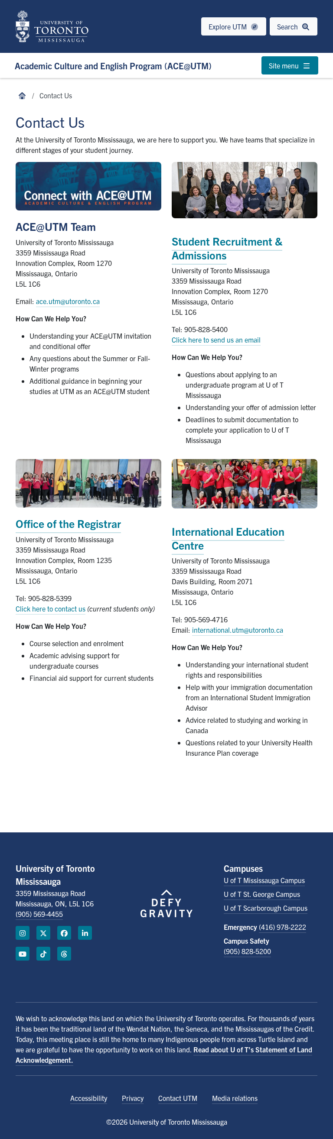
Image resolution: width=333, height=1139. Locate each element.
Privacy (133, 1098)
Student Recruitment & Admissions (227, 248)
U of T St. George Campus (262, 894)
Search (288, 26)
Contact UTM (177, 1098)
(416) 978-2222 (282, 926)
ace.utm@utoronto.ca (68, 301)
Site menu (284, 65)
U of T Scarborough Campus (265, 907)
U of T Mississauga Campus (264, 880)
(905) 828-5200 (247, 951)
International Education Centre (228, 538)
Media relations (235, 1098)
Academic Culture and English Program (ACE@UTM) (113, 65)
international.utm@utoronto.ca (237, 629)
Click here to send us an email (216, 339)
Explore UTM (228, 26)
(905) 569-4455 (39, 913)
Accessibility (88, 1098)
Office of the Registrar (68, 523)
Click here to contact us (50, 608)
